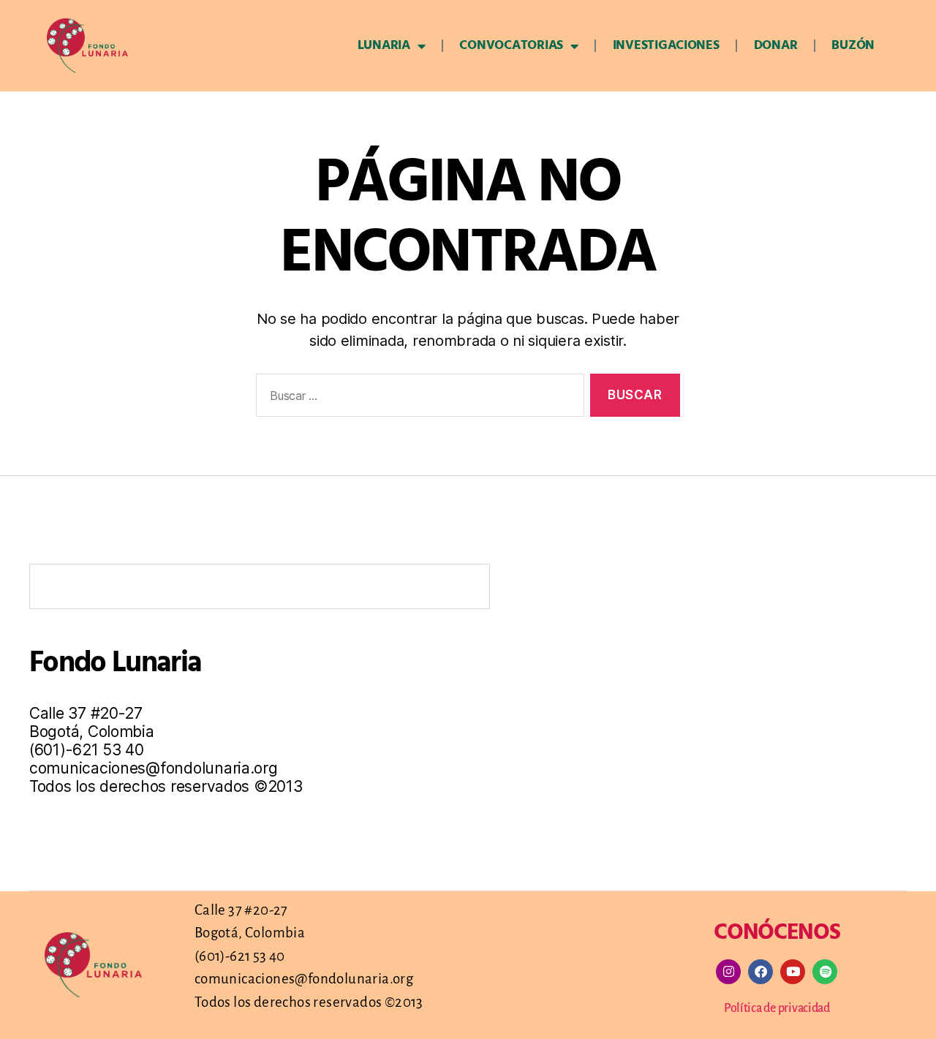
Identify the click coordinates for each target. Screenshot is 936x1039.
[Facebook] (760, 971)
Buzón (853, 45)
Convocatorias (511, 45)
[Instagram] (728, 971)
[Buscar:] (417, 398)
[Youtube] (792, 971)
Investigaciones (666, 45)
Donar (776, 45)
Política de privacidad (777, 1008)
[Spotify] (824, 971)
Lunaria (384, 45)
